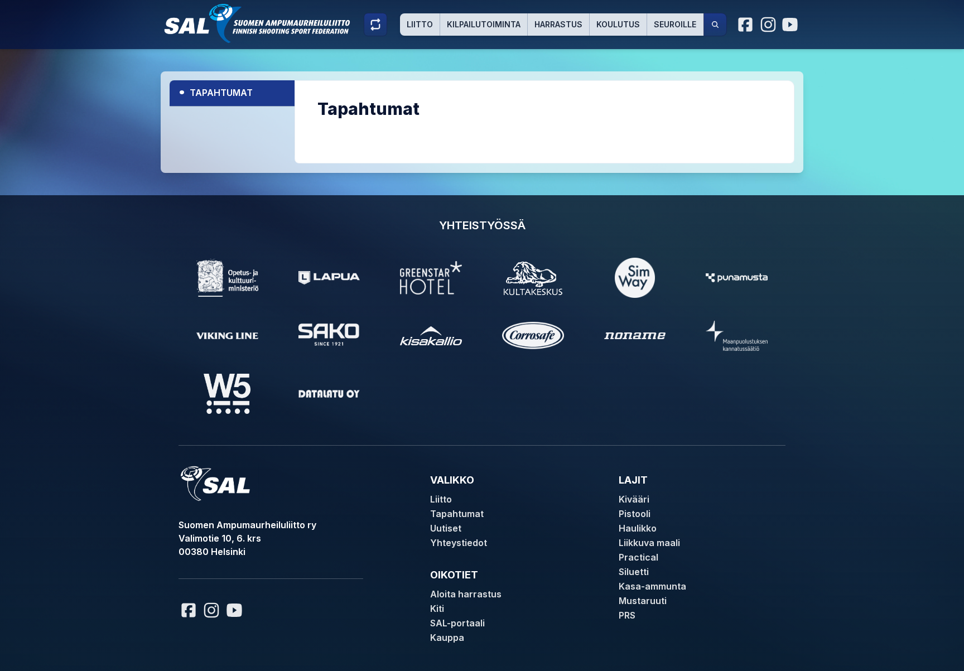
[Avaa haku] (715, 24)
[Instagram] (768, 24)
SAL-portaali (457, 623)
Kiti (437, 608)
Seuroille (675, 24)
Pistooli (634, 513)
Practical (638, 557)
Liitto (420, 24)
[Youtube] (791, 24)
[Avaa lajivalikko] (375, 24)
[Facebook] (745, 25)
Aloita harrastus (466, 594)
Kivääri (634, 499)
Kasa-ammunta (652, 586)
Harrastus (558, 24)
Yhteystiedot (458, 542)
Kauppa (447, 637)
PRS (627, 615)
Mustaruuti (643, 600)
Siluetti (634, 571)
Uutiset (445, 528)
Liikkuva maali (649, 542)
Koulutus (618, 24)
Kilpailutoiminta (483, 24)
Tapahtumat (216, 91)
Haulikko (638, 528)
